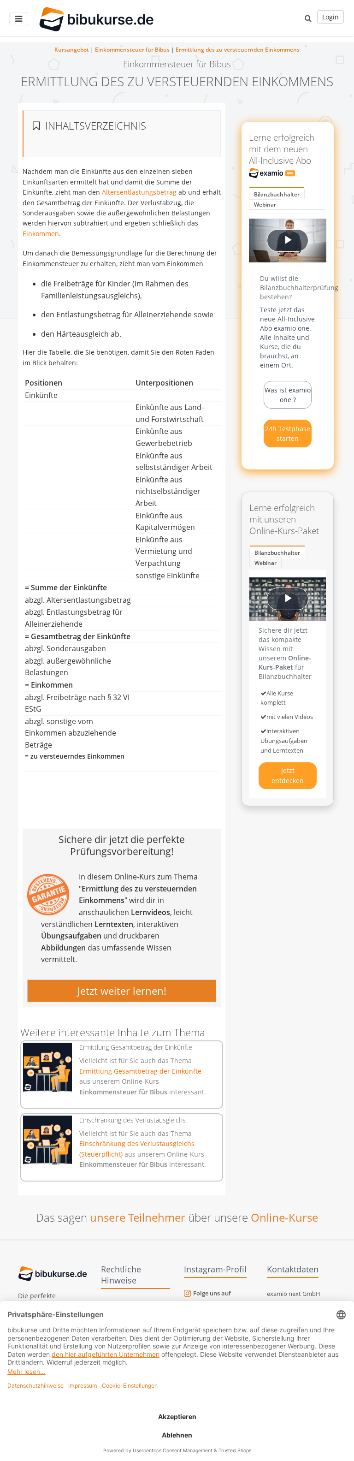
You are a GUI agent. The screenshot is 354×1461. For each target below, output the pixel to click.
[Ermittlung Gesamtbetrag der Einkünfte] (47, 1067)
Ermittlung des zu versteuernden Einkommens (238, 49)
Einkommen (41, 233)
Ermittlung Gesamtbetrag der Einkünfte (140, 1071)
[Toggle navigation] (18, 18)
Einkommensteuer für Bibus (132, 49)
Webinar (265, 204)
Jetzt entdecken (287, 775)
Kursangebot (71, 49)
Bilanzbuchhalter (277, 194)
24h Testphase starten (287, 433)
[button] (308, 18)
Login (330, 16)
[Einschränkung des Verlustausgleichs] (47, 1140)
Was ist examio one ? (288, 395)
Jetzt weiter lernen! (121, 991)
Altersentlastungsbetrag (139, 192)
